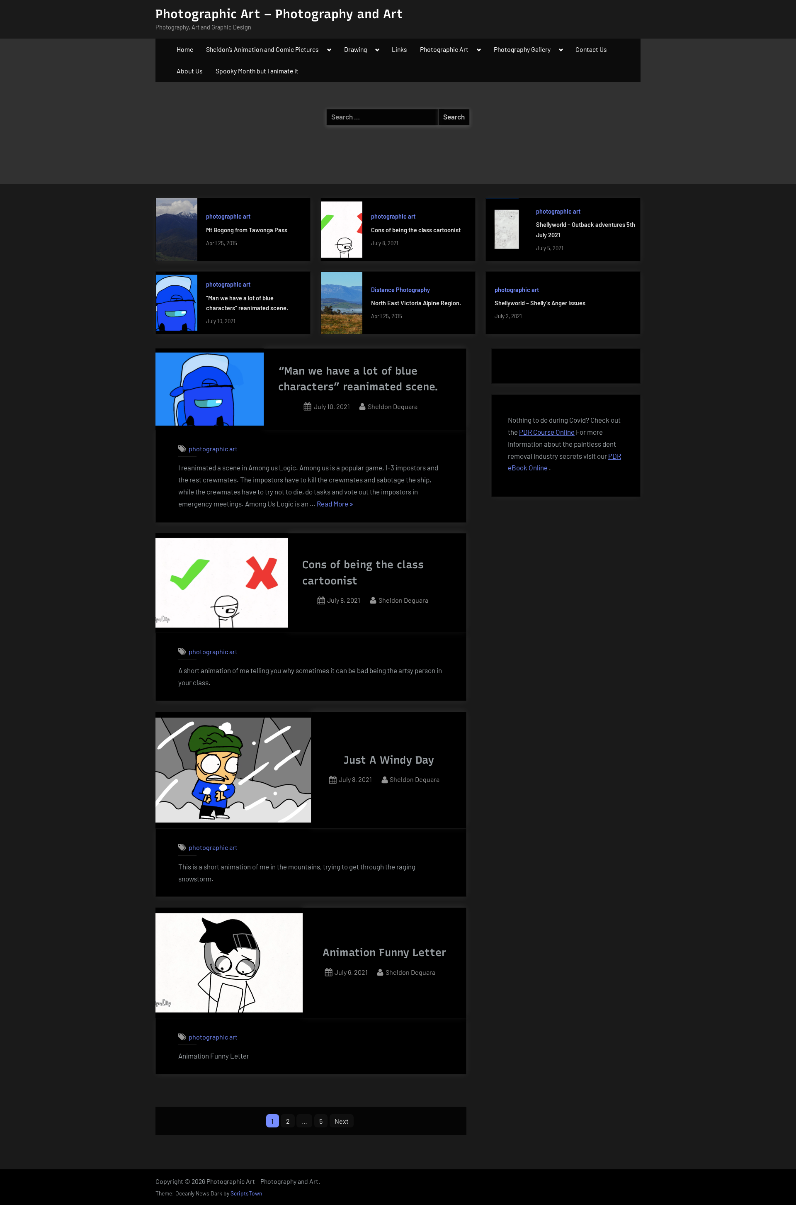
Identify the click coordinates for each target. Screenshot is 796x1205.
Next (342, 1121)
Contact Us (591, 49)
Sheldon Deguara (392, 406)
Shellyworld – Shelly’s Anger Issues (540, 303)
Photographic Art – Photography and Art (279, 14)
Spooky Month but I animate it (257, 71)
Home (185, 49)
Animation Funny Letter (384, 952)
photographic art (228, 216)
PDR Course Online (547, 432)
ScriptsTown (246, 1193)
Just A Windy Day (389, 760)
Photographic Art (444, 49)
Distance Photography (400, 289)
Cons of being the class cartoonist (416, 230)
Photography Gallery (522, 49)
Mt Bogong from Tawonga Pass (246, 230)
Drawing (355, 49)
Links (399, 49)
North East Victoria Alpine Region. (416, 303)
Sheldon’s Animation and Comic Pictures (262, 49)
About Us (190, 71)
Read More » (335, 504)
